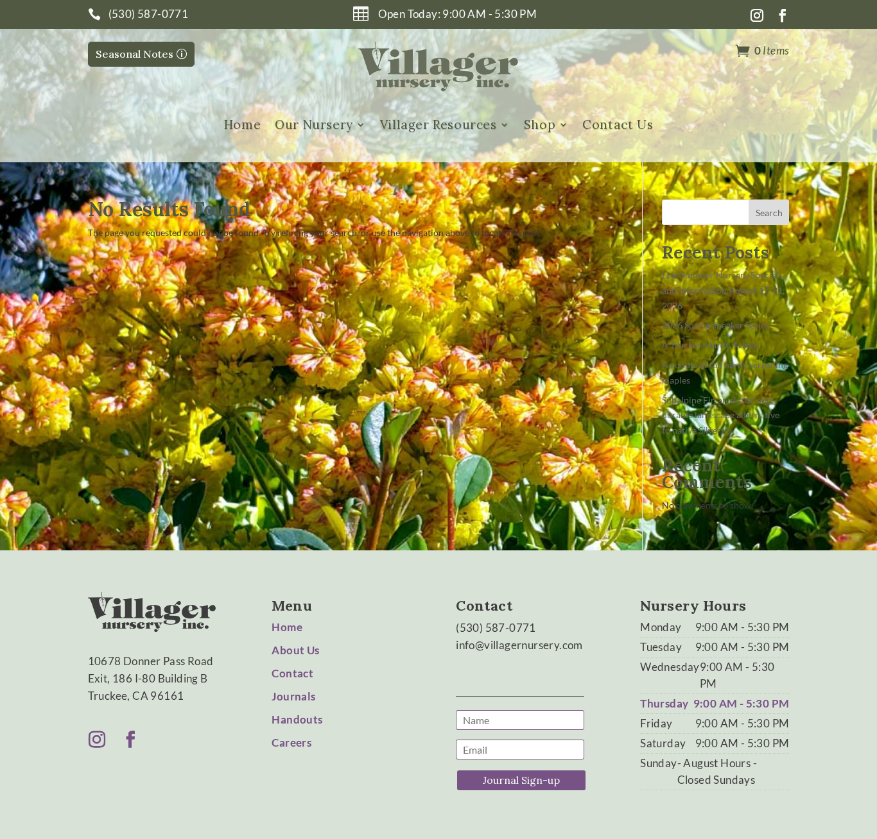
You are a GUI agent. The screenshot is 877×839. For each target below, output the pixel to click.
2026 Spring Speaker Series (715, 324)
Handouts (297, 719)
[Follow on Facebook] (782, 15)
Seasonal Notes (134, 53)
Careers (291, 742)
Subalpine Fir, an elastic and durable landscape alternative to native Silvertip (720, 415)
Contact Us (617, 125)
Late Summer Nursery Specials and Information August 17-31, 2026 (723, 290)
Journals (293, 696)
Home (242, 125)
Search (769, 212)
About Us (295, 650)
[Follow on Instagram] (757, 15)
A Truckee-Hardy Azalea (710, 344)
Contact (292, 673)
